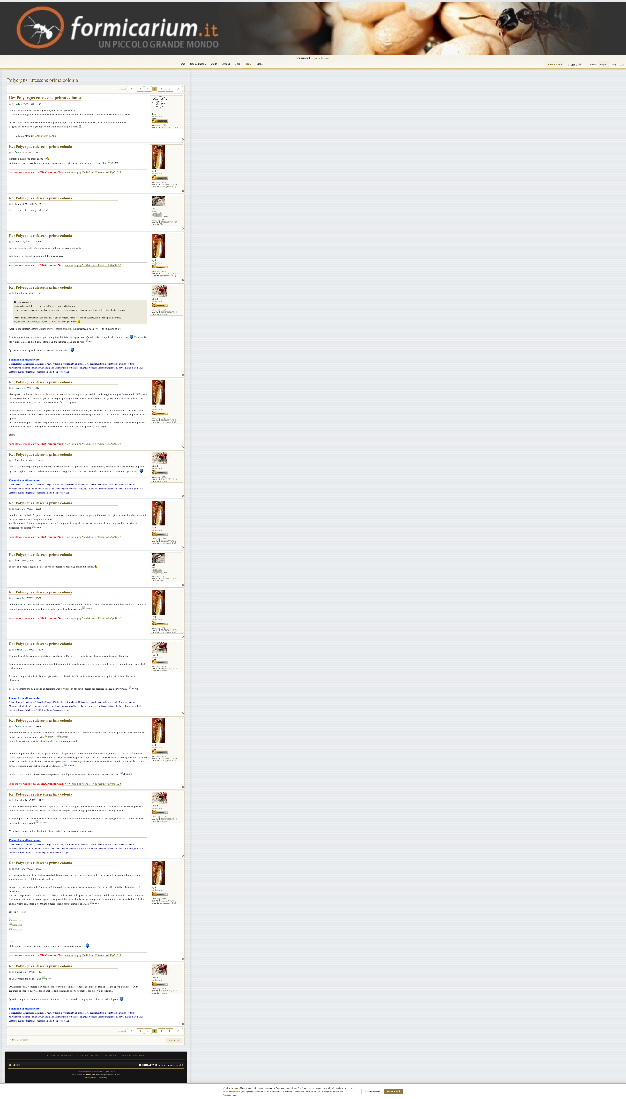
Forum (248, 63)
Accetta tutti (393, 1091)
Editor (593, 64)
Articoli (226, 63)
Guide (214, 63)
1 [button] (140, 89)
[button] (131, 89)
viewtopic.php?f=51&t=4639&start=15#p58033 (93, 172)
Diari (237, 63)
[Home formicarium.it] (313, 28)
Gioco (260, 63)
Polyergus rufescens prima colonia (42, 79)
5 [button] (169, 89)
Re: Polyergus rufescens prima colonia (45, 98)
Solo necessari (372, 1091)
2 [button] (148, 89)
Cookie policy (229, 1094)
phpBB (87, 1071)
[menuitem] (148, 1065)
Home (182, 63)
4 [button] (161, 89)
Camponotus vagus (44, 136)
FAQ (613, 64)
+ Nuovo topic (555, 64)
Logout (603, 64)
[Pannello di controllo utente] (586, 64)
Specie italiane (198, 63)
